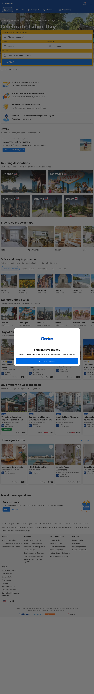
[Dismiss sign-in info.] (77, 332)
